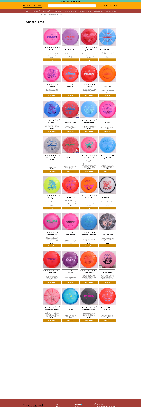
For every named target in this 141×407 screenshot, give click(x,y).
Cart (117, 6)
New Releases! (98, 11)
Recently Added (111, 11)
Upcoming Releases (85, 11)
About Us (46, 11)
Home (27, 11)
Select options (52, 60)
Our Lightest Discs (70, 11)
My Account (107, 6)
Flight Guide (57, 11)
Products (35, 11)
